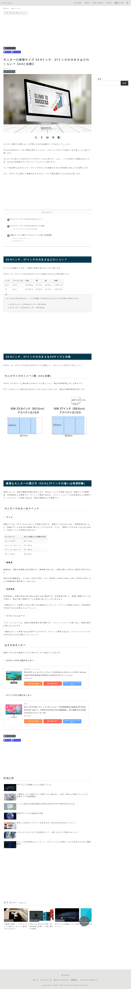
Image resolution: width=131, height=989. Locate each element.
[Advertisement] (47, 29)
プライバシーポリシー (89, 980)
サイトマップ (46, 980)
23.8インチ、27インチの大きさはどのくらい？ (26, 219)
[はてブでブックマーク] (47, 137)
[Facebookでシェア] (42, 137)
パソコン (17, 52)
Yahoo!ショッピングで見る (72, 683)
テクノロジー (10, 48)
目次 (44, 212)
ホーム (35, 980)
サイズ (8, 52)
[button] (59, 137)
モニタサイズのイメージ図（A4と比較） (25, 229)
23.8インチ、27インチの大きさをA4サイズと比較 (27, 226)
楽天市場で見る (52, 683)
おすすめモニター (18, 241)
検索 (99, 79)
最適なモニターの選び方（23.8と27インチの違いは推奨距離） (31, 235)
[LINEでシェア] (53, 137)
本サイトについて (61, 980)
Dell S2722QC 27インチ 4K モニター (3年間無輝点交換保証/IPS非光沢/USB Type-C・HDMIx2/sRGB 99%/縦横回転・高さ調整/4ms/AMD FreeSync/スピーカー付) (55, 710)
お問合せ (74, 980)
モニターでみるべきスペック (22, 238)
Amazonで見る (33, 683)
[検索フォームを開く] (127, 3)
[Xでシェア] (36, 137)
